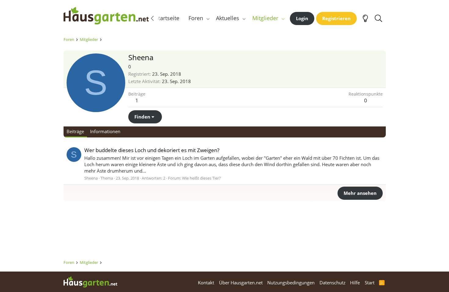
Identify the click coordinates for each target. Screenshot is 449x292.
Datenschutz (332, 282)
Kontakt (206, 282)
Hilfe (355, 282)
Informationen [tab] (105, 131)
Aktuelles (227, 18)
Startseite (167, 18)
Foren (195, 18)
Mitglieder (265, 18)
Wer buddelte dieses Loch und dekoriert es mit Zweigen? (151, 150)
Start (369, 282)
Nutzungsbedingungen (291, 282)
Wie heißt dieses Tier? (201, 178)
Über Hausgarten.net (241, 282)
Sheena (91, 178)
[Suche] (378, 18)
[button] (207, 18)
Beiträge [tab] (75, 131)
